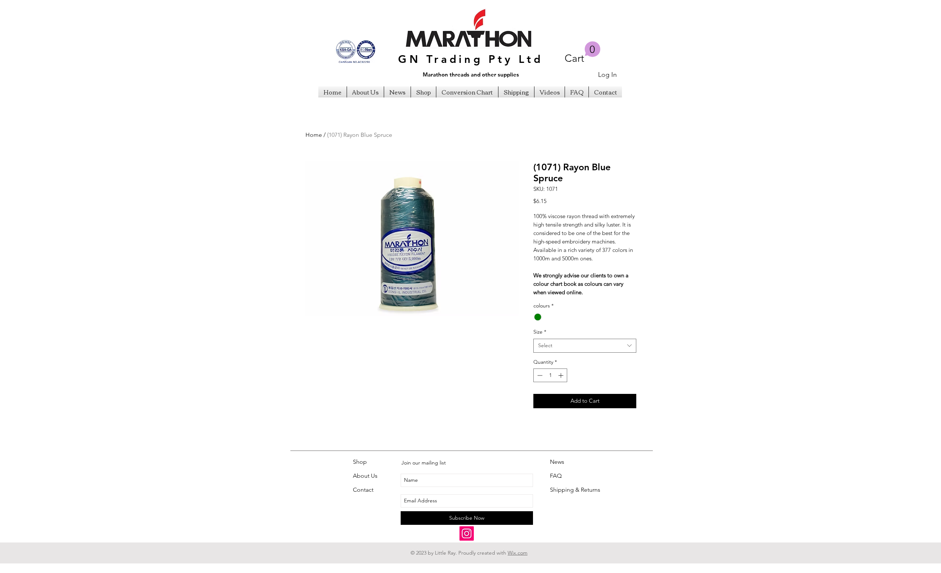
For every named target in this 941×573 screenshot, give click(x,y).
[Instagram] (466, 533)
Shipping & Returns (575, 489)
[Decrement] (539, 375)
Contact (363, 489)
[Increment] (561, 375)
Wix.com (517, 552)
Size (539, 331)
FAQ (556, 475)
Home (313, 134)
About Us (365, 475)
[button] (583, 52)
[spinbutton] (550, 375)
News (557, 461)
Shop (360, 461)
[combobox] (584, 346)
